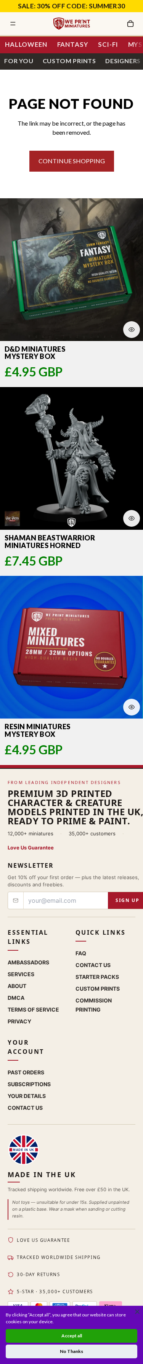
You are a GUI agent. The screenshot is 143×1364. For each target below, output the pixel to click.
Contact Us (93, 965)
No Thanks (71, 1351)
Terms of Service (33, 1009)
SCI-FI (108, 44)
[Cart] (130, 23)
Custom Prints (69, 60)
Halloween (26, 44)
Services (21, 974)
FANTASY (72, 44)
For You (19, 60)
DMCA (16, 997)
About (17, 986)
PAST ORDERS (26, 1072)
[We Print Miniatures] (71, 24)
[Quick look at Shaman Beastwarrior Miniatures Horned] (131, 518)
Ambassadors (28, 962)
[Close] (137, 1311)
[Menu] (13, 23)
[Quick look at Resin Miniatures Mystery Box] (131, 707)
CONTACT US (25, 1107)
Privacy (19, 1021)
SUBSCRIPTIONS (29, 1084)
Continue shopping (72, 160)
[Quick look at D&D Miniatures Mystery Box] (131, 329)
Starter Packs (97, 977)
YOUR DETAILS (27, 1096)
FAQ (81, 953)
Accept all (71, 1336)
